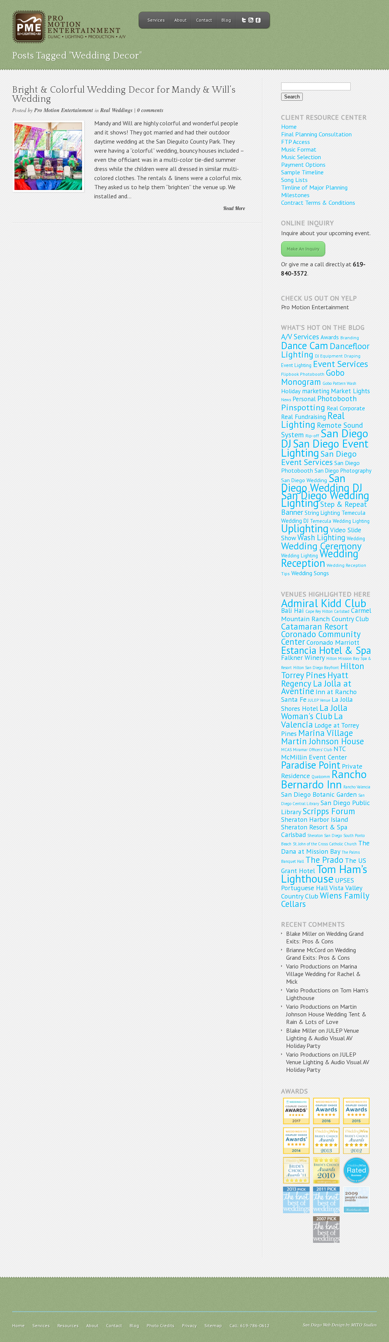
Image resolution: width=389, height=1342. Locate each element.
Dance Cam (304, 345)
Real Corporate (346, 408)
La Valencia (312, 720)
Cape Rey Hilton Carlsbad (327, 611)
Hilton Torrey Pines (322, 670)
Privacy (189, 1325)
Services (156, 20)
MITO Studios (364, 1324)
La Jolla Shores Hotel (317, 704)
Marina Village (325, 732)
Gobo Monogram (313, 377)
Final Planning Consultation (316, 134)
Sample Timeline (302, 172)
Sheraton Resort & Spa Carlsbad (314, 831)
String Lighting (322, 512)
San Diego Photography (343, 470)
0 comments (150, 110)
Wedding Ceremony (321, 546)
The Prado (324, 859)
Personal (304, 399)
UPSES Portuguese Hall (317, 884)
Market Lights (350, 391)
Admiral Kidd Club (323, 603)
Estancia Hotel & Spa (326, 650)
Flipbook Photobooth (302, 374)
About (180, 20)
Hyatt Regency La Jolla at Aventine (316, 682)
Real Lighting (313, 420)
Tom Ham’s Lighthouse (324, 874)
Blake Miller (301, 933)
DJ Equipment (329, 356)
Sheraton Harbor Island (314, 819)
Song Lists (294, 180)
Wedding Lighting (299, 555)
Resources (68, 1325)
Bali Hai (292, 610)
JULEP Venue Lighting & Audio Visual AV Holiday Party (322, 1038)
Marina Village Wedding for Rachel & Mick (323, 973)
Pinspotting (303, 407)
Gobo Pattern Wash (339, 383)
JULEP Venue (319, 700)
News (286, 399)
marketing (315, 391)
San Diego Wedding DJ (321, 483)
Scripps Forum (329, 811)
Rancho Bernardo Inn (324, 779)
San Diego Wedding (304, 480)
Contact (204, 20)
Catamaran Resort (314, 626)
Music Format (298, 149)
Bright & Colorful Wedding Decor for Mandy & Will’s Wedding (124, 94)
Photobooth (337, 398)
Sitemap (213, 1325)
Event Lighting (296, 365)
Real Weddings (116, 110)
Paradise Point (310, 764)
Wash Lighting (321, 537)
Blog (226, 20)
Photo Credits (160, 1325)
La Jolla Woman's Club (314, 712)
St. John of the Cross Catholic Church (325, 844)
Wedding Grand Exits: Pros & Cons (325, 937)
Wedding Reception (320, 558)
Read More (234, 208)
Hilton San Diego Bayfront (316, 667)
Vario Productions (308, 966)
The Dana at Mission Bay (325, 847)
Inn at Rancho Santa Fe (319, 695)
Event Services (340, 363)
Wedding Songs (310, 573)
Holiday (290, 391)
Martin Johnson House (322, 741)
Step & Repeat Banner (324, 508)
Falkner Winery (303, 657)
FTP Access (295, 142)
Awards (330, 337)
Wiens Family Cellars (325, 899)
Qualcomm (321, 776)
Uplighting (305, 528)
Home (289, 126)
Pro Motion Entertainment (63, 110)
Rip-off (312, 435)
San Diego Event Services (319, 457)
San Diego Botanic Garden (319, 794)
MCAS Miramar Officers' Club (306, 749)
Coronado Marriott (333, 642)
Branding (349, 337)
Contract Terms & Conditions (318, 202)
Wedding (356, 538)
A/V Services (300, 336)
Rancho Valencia (356, 787)
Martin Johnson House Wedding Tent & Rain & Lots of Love (326, 1014)
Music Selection (301, 157)
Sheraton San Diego (324, 835)
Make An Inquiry (303, 249)
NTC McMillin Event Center (314, 752)
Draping (352, 356)
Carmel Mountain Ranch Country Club (326, 614)
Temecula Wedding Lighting (340, 520)
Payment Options (303, 164)
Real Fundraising (303, 417)
